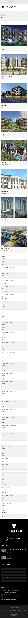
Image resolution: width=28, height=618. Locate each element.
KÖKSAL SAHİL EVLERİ (6, 250)
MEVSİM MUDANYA (6, 136)
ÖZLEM (3, 49)
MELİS (2, 78)
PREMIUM (3, 107)
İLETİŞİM (21, 612)
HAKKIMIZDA (13, 610)
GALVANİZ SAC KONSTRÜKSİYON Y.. (10, 574)
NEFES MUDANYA (5, 164)
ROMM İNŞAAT (5, 248)
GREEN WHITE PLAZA (6, 222)
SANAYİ (3, 571)
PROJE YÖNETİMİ (6, 580)
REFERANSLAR (9, 612)
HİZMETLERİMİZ (22, 610)
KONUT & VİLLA (5, 569)
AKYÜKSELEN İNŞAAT (6, 48)
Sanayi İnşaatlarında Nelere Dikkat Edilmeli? (17, 556)
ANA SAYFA (5, 610)
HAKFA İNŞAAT (5, 191)
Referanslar (10, 14)
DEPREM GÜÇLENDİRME (8, 577)
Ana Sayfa (3, 14)
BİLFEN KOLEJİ (4, 193)
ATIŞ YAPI (3, 105)
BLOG (16, 612)
